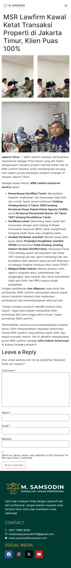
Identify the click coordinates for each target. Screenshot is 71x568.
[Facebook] (9, 554)
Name (6, 412)
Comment (9, 370)
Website (7, 439)
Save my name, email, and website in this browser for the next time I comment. (35, 456)
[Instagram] (19, 554)
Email (6, 425)
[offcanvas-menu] (66, 5)
